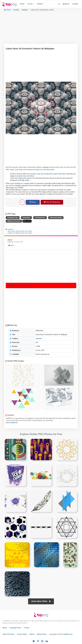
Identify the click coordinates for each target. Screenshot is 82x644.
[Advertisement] (41, 29)
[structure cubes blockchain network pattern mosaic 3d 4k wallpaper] (17, 584)
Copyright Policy (15, 628)
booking (16, 10)
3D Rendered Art (40, 217)
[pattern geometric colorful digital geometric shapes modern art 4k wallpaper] (15, 449)
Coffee (12, 245)
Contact (40, 4)
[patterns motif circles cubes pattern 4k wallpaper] (46, 554)
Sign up (66, 4)
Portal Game (26, 217)
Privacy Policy (22, 634)
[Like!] (22, 202)
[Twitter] (34, 641)
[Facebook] (38, 641)
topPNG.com (67, 634)
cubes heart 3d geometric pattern (47, 174)
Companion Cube (12, 217)
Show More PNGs (39, 601)
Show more (27, 221)
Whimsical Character (13, 221)
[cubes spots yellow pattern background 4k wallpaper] (17, 554)
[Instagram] (42, 641)
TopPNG (20, 187)
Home (8, 10)
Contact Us (14, 422)
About (5, 628)
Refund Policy (42, 634)
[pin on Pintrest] (23, 442)
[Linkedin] (47, 641)
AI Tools (30, 4)
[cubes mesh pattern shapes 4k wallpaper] (70, 554)
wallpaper (24, 10)
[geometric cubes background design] (41, 475)
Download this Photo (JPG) (19, 285)
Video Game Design (56, 217)
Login (76, 4)
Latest (22, 4)
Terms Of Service (9, 634)
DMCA (32, 634)
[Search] (59, 4)
